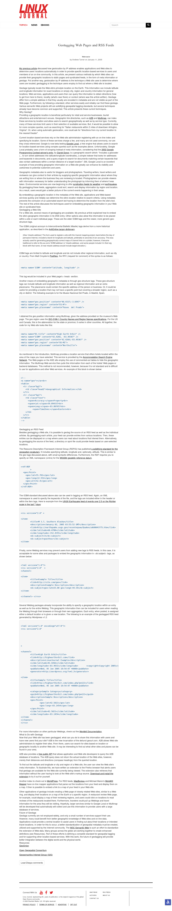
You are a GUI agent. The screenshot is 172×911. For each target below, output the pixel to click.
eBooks (45, 25)
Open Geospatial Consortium (33, 850)
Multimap (102, 118)
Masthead (93, 892)
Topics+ (23, 25)
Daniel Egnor (63, 152)
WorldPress (52, 780)
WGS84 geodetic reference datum (76, 457)
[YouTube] (41, 893)
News (34, 25)
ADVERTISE (62, 905)
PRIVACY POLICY (29, 905)
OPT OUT (73, 905)
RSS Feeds (107, 892)
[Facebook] (46, 893)
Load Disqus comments (32, 862)
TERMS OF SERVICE (46, 905)
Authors (93, 895)
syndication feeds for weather (86, 184)
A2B (91, 118)
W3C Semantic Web (79, 827)
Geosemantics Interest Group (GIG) (36, 854)
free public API (45, 753)
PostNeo (54, 255)
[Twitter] (51, 893)
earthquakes (111, 184)
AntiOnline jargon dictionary (62, 229)
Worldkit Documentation (90, 731)
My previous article (28, 68)
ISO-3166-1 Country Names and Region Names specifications (77, 319)
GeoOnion (24, 845)
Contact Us (94, 898)
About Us (106, 895)
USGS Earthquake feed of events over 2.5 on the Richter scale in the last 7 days (67, 503)
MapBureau (79, 780)
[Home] (34, 10)
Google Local (72, 143)
